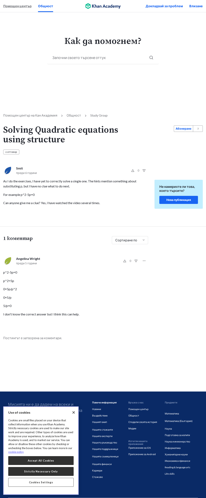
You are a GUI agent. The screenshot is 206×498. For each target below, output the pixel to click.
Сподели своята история (142, 422)
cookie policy (16, 452)
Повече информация (104, 402)
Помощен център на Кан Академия (30, 115)
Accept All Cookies (41, 460)
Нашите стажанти (102, 429)
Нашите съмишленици (105, 456)
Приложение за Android (142, 454)
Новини (96, 409)
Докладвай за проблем (164, 6)
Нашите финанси (102, 464)
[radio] (133, 170)
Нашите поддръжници (105, 448)
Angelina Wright (28, 258)
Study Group (99, 115)
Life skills (170, 473)
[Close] (73, 412)
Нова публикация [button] (178, 199)
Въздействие (100, 415)
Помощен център (17, 6)
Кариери (97, 470)
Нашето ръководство (104, 442)
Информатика (173, 447)
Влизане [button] (196, 6)
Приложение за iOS (139, 447)
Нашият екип (99, 422)
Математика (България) (179, 421)
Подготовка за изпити (177, 435)
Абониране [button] (183, 128)
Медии (132, 428)
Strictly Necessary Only (41, 471)
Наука (168, 428)
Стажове (97, 476)
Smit (19, 168)
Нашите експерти (102, 436)
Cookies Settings (41, 482)
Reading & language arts (177, 467)
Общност (45, 6)
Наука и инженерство (177, 441)
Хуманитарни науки (176, 454)
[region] (41, 450)
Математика (172, 413)
